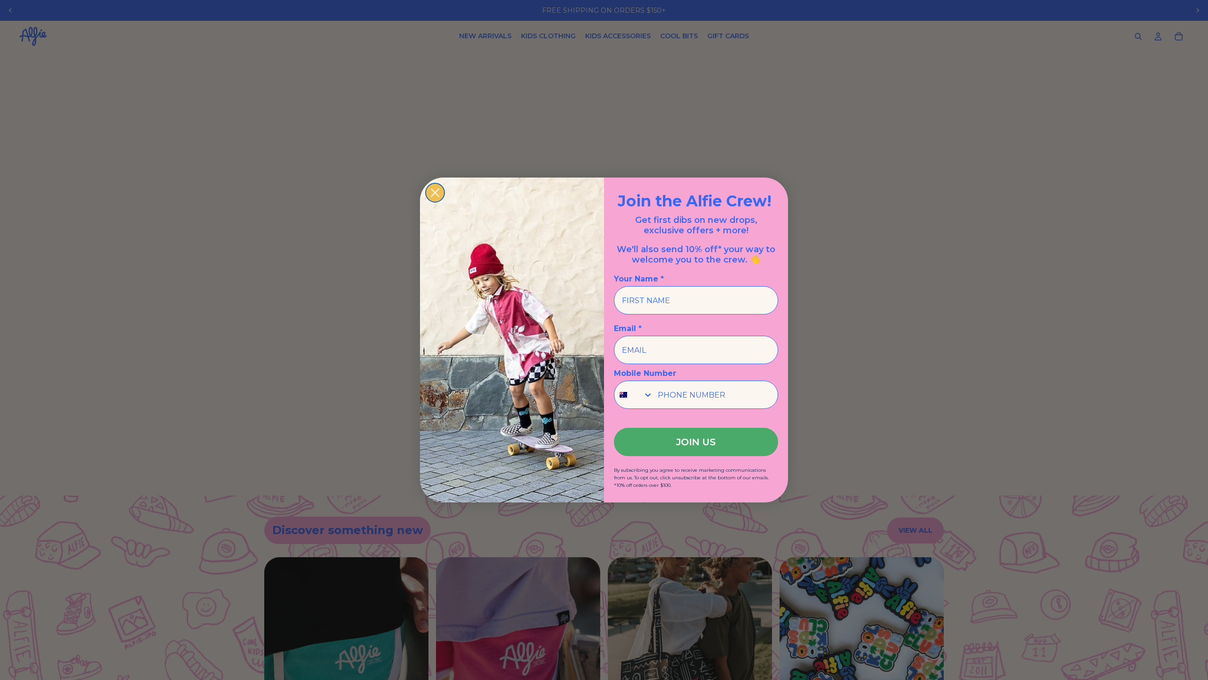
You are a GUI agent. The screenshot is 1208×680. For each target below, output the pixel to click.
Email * (628, 328)
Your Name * (639, 278)
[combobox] (633, 394)
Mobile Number (645, 373)
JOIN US (696, 442)
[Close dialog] (435, 192)
